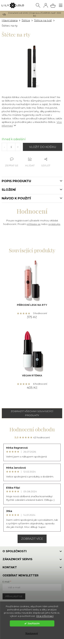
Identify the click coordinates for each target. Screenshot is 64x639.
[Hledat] (38, 5)
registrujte (54, 224)
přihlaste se (33, 224)
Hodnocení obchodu (32, 429)
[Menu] (60, 5)
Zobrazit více (32, 538)
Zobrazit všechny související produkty (32, 413)
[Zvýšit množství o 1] (17, 147)
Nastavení (31, 633)
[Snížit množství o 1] (4, 147)
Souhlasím (34, 623)
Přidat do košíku (42, 147)
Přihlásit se (14, 596)
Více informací (44, 616)
